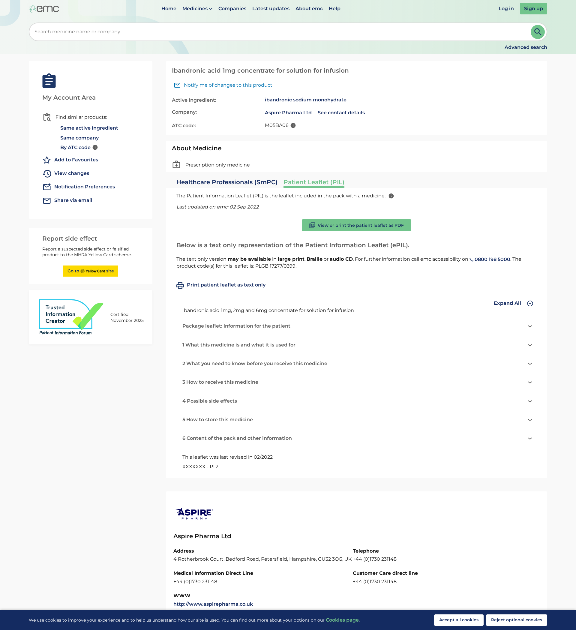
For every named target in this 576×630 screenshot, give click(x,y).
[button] (197, 8)
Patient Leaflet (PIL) (314, 182)
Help (334, 8)
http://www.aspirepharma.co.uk (213, 604)
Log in (506, 8)
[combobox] (281, 32)
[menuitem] (168, 8)
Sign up (533, 8)
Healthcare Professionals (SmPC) (227, 182)
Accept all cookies (458, 619)
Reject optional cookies (516, 619)
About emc (309, 8)
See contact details (341, 113)
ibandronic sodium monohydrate (305, 100)
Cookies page (342, 620)
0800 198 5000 (491, 259)
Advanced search (526, 47)
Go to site (91, 271)
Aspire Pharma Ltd (288, 113)
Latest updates (271, 8)
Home (168, 8)
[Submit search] (538, 32)
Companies (232, 8)
